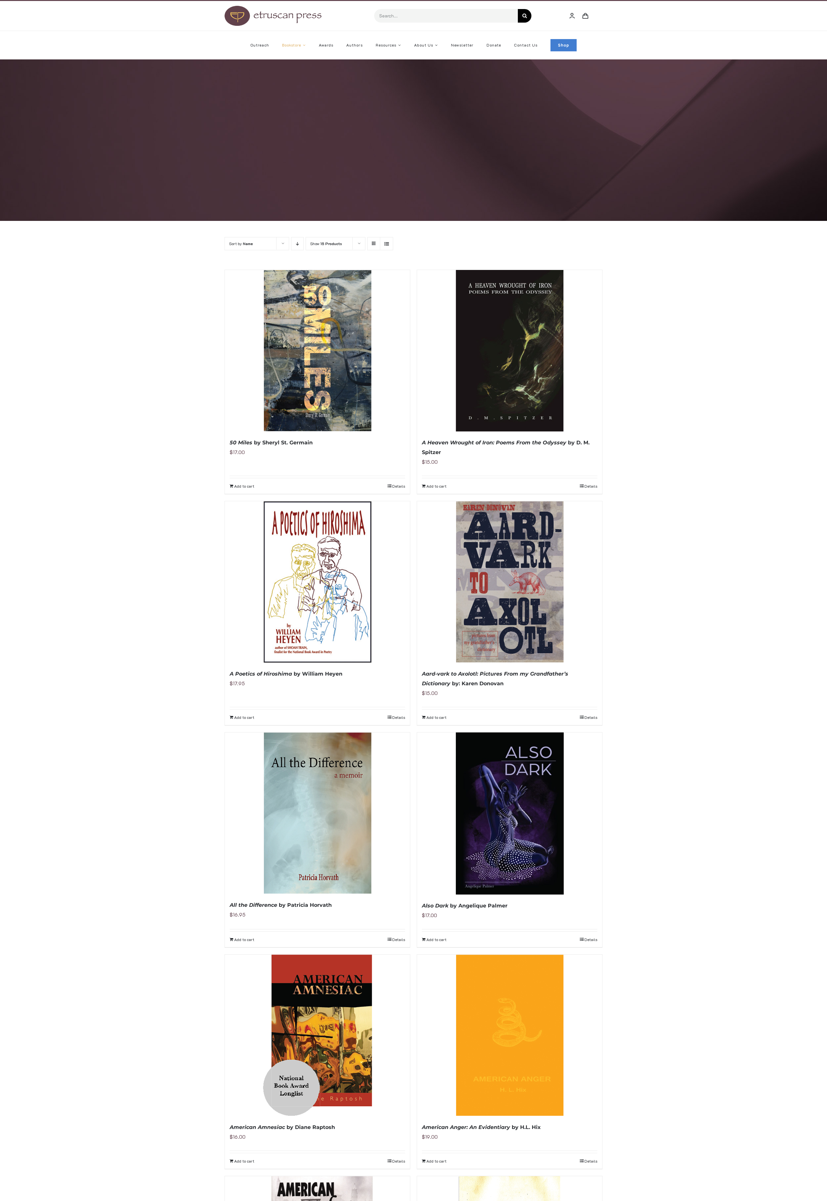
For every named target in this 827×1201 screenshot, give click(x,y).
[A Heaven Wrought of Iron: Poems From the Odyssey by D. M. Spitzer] (509, 350)
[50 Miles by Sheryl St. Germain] (317, 350)
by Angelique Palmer (465, 906)
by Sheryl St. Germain (271, 443)
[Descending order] (297, 243)
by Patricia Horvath (281, 905)
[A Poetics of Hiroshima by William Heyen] (317, 582)
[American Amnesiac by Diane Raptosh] (317, 1035)
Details (398, 486)
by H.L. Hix (481, 1127)
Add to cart (244, 486)
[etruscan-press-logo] (273, 8)
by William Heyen (286, 674)
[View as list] (386, 243)
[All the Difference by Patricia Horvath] (317, 813)
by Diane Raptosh (282, 1127)
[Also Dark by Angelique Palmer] (509, 813)
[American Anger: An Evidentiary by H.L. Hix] (509, 1035)
